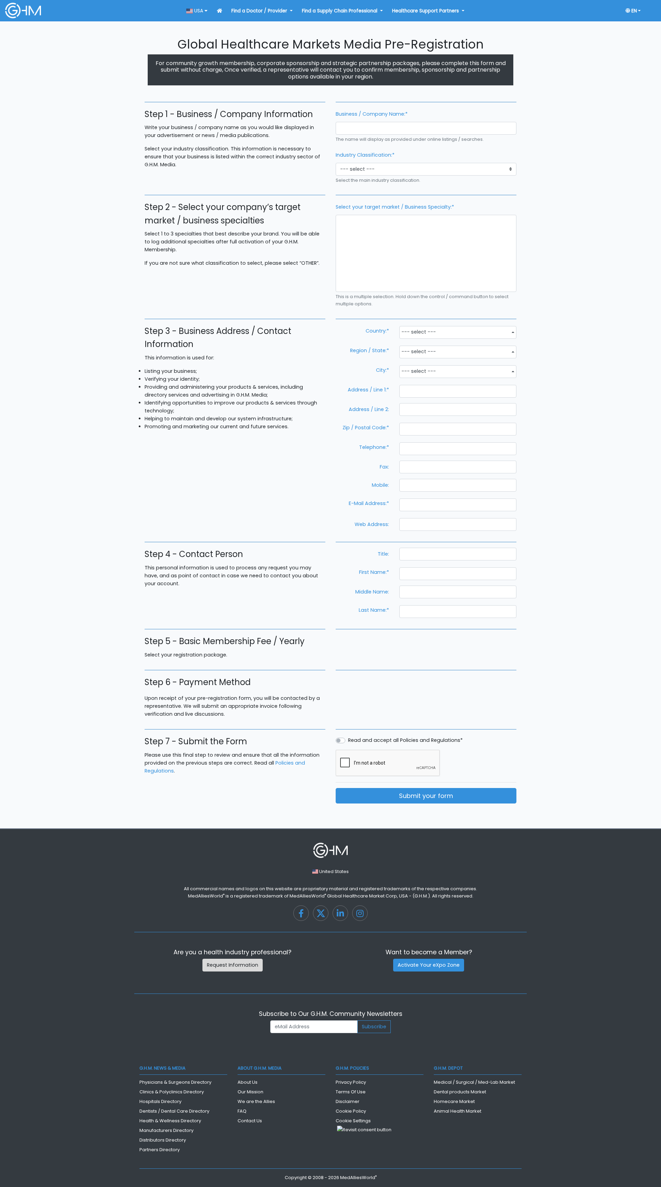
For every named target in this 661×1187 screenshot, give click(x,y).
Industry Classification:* (365, 154)
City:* (382, 370)
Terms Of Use (351, 1092)
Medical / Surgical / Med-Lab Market (474, 1082)
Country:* (377, 330)
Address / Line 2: (369, 409)
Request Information (232, 965)
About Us (248, 1082)
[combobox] (457, 332)
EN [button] (633, 11)
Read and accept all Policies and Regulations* (405, 740)
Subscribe (374, 1026)
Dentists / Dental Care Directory (174, 1111)
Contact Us (250, 1120)
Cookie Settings (353, 1120)
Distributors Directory (162, 1140)
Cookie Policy (351, 1111)
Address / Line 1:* (368, 389)
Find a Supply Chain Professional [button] (340, 11)
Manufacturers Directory (166, 1130)
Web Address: (372, 524)
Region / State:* (369, 350)
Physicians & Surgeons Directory (175, 1082)
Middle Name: (372, 591)
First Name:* (374, 572)
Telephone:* (374, 447)
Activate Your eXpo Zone (429, 965)
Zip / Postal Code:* (366, 427)
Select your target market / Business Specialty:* (395, 206)
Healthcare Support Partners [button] (426, 11)
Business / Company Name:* (372, 114)
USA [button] (198, 11)
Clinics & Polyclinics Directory (171, 1092)
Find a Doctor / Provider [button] (259, 11)
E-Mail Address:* (369, 503)
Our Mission (250, 1092)
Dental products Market (460, 1092)
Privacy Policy (351, 1082)
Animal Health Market (457, 1111)
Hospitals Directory (160, 1101)
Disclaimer (347, 1101)
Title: (383, 553)
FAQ (242, 1111)
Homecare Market (454, 1101)
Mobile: (380, 485)
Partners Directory (159, 1149)
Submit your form (426, 795)
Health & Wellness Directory (170, 1120)
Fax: (384, 466)
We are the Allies (256, 1101)
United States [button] (333, 871)
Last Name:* (374, 610)
